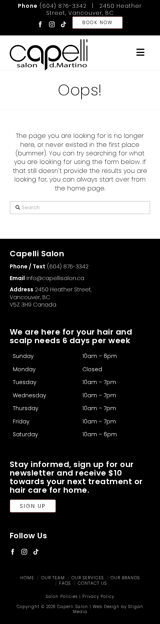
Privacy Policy (98, 596)
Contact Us (92, 583)
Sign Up (33, 506)
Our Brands (125, 578)
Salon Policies (62, 596)
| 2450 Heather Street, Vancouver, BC (94, 9)
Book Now (97, 22)
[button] (140, 52)
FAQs (65, 583)
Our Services (87, 578)
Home (27, 578)
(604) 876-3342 (52, 6)
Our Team (53, 578)
